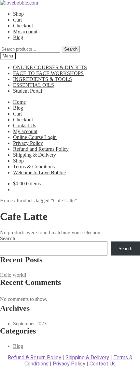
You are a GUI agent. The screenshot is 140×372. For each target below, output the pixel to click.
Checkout (23, 25)
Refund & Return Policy (34, 357)
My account (25, 31)
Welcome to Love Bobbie (39, 172)
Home (19, 102)
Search (70, 49)
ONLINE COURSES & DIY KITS (50, 67)
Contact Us (24, 125)
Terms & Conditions (34, 166)
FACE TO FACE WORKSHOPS (48, 73)
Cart (17, 20)
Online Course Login (35, 137)
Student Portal (27, 91)
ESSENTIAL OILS (33, 85)
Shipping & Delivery (34, 155)
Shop (18, 14)
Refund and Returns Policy (41, 149)
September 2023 (30, 323)
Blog (18, 37)
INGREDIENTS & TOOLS (42, 79)
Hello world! (13, 275)
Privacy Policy (28, 143)
